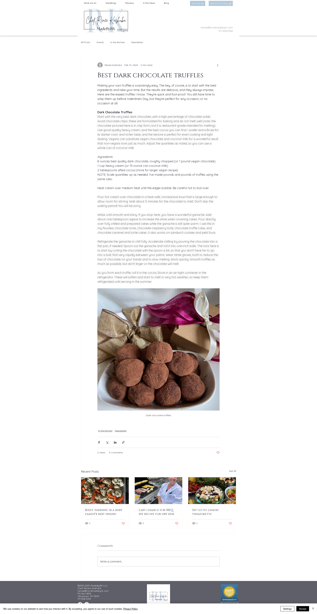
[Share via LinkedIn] (115, 442)
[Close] (313, 608)
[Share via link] (123, 442)
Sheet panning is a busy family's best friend (103, 512)
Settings (287, 608)
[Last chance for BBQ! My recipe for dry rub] (158, 490)
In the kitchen (117, 42)
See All (232, 471)
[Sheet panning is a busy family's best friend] (105, 490)
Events (100, 42)
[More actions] (218, 65)
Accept (302, 608)
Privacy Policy (130, 608)
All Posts (85, 42)
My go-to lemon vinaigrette (205, 512)
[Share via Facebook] (99, 442)
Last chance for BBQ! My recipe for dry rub (156, 512)
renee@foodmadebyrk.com (217, 27)
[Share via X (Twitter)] (107, 442)
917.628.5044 (226, 31)
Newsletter (137, 42)
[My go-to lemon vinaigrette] (212, 490)
